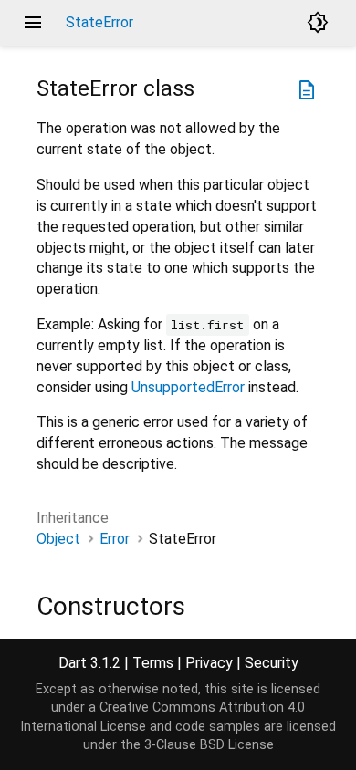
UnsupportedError (188, 387)
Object (58, 538)
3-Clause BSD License (209, 745)
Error (114, 538)
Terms (152, 662)
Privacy (209, 662)
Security (271, 662)
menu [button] (33, 23)
